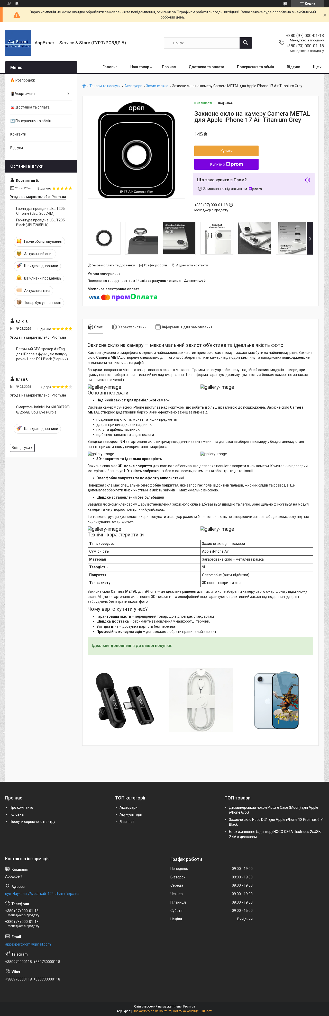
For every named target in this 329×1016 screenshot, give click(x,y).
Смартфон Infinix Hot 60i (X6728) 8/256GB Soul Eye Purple (43, 409)
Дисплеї (127, 822)
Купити (227, 151)
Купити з (217, 164)
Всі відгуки (21, 448)
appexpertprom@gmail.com (28, 944)
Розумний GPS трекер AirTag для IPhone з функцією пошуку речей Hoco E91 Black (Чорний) (42, 354)
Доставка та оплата (206, 67)
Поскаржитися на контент (152, 1011)
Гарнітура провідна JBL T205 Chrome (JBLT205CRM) (40, 211)
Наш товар (139, 67)
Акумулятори (131, 814)
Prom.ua (189, 1006)
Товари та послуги (105, 86)
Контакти (18, 134)
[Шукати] (246, 43)
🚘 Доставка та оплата (30, 107)
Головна (110, 67)
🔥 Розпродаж (22, 80)
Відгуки (293, 67)
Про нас (169, 67)
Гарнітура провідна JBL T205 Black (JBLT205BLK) (40, 222)
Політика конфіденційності (192, 1011)
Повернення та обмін (255, 67)
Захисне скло (157, 86)
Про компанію (21, 807)
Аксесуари (133, 86)
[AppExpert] (18, 43)
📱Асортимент (22, 94)
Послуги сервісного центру (32, 822)
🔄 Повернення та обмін (30, 121)
